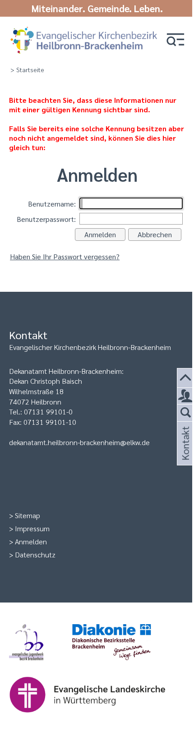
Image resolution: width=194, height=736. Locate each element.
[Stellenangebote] (185, 396)
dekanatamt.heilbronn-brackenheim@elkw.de (79, 442)
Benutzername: (52, 203)
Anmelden (31, 541)
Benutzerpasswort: (46, 219)
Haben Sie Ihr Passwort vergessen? (65, 256)
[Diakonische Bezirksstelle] (126, 664)
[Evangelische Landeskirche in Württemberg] (101, 717)
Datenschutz (35, 554)
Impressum (32, 528)
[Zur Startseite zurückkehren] (84, 28)
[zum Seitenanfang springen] (185, 378)
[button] (175, 40)
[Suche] (185, 413)
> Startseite (27, 69)
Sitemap (27, 515)
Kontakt (184, 454)
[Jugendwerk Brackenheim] (40, 664)
